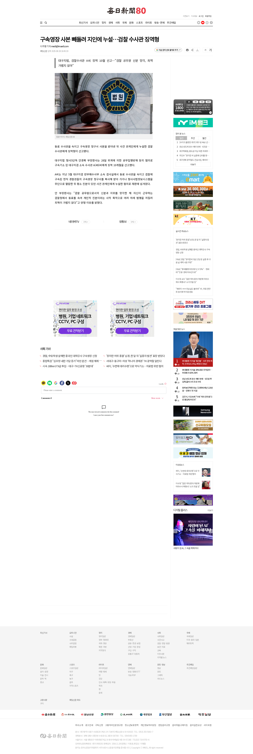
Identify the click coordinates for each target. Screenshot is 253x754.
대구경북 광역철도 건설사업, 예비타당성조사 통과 (198, 159)
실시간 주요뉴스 (182, 231)
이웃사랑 (160, 654)
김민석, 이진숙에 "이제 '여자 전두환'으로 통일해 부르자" (197, 398)
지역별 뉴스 (161, 657)
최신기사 (83, 22)
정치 (104, 22)
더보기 (210, 510)
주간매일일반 (192, 668)
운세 (100, 693)
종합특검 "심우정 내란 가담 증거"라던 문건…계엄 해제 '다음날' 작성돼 (78, 361)
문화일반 (43, 668)
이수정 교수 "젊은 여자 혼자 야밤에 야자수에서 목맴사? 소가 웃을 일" (192, 280)
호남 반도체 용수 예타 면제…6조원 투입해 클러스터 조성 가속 (203, 146)
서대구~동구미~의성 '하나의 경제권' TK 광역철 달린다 (133, 361)
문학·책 (43, 679)
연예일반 (131, 668)
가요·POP (132, 675)
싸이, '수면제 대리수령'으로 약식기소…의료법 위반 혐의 (134, 366)
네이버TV (78, 221)
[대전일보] (146, 714)
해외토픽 (190, 643)
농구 (71, 679)
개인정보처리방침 (148, 725)
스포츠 (139, 22)
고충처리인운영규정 (114, 725)
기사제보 (194, 16)
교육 (159, 650)
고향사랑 (43, 700)
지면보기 (186, 16)
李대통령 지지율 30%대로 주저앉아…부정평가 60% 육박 (197, 371)
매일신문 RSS (74, 700)
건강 (100, 679)
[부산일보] (165, 714)
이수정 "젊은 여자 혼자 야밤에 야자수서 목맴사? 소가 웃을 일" (188, 485)
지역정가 (102, 650)
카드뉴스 (160, 679)
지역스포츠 (73, 686)
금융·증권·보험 (134, 643)
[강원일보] (68, 714)
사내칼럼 (72, 640)
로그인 (201, 16)
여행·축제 (103, 672)
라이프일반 (103, 668)
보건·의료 (161, 647)
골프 (71, 682)
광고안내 (89, 725)
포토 (159, 672)
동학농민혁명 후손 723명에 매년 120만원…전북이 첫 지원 (197, 389)
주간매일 (171, 22)
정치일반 (102, 636)
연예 (129, 665)
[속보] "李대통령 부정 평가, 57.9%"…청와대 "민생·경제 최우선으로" (192, 271)
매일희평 (72, 647)
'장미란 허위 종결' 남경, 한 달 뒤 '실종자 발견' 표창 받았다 (135, 356)
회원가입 (208, 16)
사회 (117, 22)
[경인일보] (107, 714)
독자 (100, 686)
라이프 (148, 22)
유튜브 (127, 221)
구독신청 (99, 725)
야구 (71, 672)
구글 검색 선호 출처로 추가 (168, 50)
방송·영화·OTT (134, 672)
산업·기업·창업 (134, 647)
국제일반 (190, 636)
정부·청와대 (103, 640)
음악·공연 (44, 672)
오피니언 (94, 22)
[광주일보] (126, 714)
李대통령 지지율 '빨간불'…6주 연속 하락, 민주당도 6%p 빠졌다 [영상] (197, 362)
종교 (42, 682)
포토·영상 (161, 665)
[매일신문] (48, 714)
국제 (124, 22)
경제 (110, 22)
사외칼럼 (72, 643)
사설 (71, 636)
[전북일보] (185, 714)
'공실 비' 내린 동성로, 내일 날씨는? (187, 548)
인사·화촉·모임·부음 (107, 682)
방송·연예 (159, 22)
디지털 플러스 (180, 510)
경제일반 (131, 636)
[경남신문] (87, 714)
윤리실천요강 (196, 725)
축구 (71, 675)
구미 (42, 703)
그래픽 (160, 675)
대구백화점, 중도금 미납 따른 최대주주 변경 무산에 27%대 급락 (204, 151)
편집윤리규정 (164, 725)
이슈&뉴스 (180, 465)
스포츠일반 (73, 668)
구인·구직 (132, 650)
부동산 (130, 640)
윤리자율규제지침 (180, 725)
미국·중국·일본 (193, 640)
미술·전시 (44, 675)
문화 (131, 22)
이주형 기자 (45, 46)
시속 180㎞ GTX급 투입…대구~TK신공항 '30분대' (68, 366)
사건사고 (160, 640)
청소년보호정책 (131, 725)
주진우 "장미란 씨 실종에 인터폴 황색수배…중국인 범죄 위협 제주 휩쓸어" (208, 155)
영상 (159, 668)
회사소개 (79, 725)
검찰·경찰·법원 (163, 643)
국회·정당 (103, 643)
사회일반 (160, 636)
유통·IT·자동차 (133, 654)
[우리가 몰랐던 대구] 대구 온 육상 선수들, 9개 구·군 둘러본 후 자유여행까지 (209, 142)
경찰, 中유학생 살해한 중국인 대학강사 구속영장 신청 (70, 356)
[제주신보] (204, 714)
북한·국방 (103, 647)
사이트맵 (207, 725)
